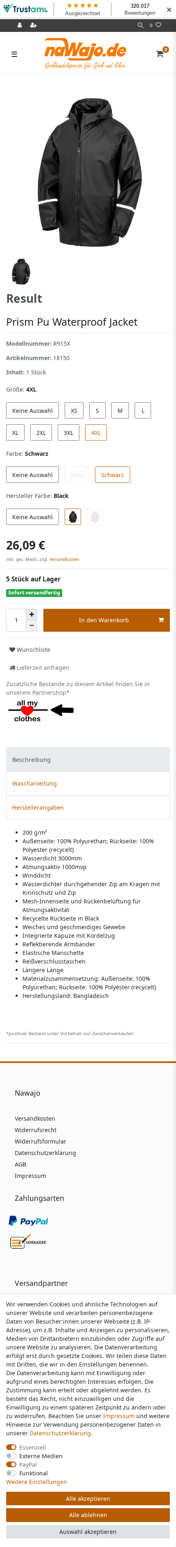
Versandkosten (63, 559)
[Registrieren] (34, 25)
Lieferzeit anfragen (42, 667)
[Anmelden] (20, 25)
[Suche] (140, 25)
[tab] (88, 760)
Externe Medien (41, 1456)
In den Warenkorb (104, 620)
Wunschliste (32, 649)
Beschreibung (31, 759)
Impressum (30, 1176)
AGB (20, 1164)
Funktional (33, 1473)
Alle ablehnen (88, 1515)
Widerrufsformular (40, 1141)
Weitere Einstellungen (36, 1482)
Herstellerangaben (38, 807)
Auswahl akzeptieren (88, 1532)
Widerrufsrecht (35, 1130)
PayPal (28, 1464)
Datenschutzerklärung (45, 1153)
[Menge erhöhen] (31, 614)
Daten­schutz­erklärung (60, 1433)
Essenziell (32, 1447)
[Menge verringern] (31, 626)
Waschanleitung (34, 783)
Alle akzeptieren (88, 1498)
